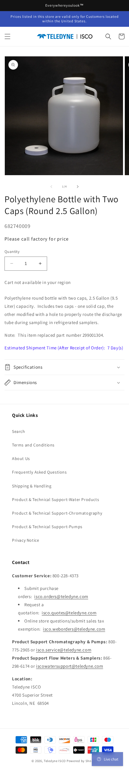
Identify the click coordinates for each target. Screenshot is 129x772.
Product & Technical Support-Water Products (55, 499)
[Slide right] (77, 186)
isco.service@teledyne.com (63, 650)
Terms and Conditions (33, 445)
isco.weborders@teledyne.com (74, 629)
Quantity (12, 251)
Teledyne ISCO (55, 761)
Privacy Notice (25, 540)
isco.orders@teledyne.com (61, 596)
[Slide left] (51, 186)
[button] (7, 36)
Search (18, 431)
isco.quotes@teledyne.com (69, 613)
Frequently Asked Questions (39, 472)
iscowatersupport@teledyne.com (69, 666)
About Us (21, 458)
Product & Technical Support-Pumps (47, 526)
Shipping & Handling (31, 486)
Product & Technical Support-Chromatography (57, 513)
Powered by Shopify (82, 761)
